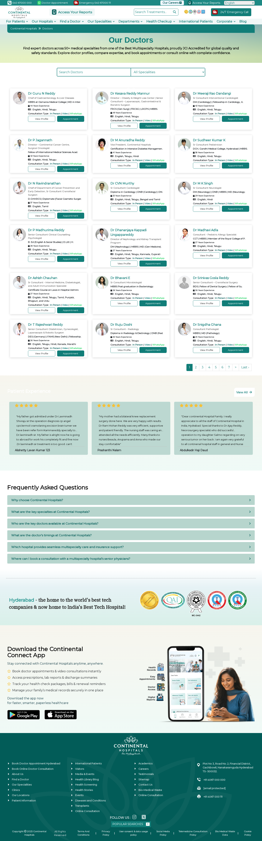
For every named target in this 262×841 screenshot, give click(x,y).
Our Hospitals (42, 21)
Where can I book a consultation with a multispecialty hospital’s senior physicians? (70, 558)
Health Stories (84, 789)
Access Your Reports (206, 3)
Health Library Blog (87, 779)
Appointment (70, 118)
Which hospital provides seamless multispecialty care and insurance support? (67, 547)
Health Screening (86, 784)
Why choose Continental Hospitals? (37, 500)
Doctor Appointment (54, 2)
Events (79, 795)
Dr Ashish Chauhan (42, 278)
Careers (143, 768)
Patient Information (24, 800)
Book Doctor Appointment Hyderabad (36, 763)
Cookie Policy (247, 833)
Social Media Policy (163, 833)
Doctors (47, 28)
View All (242, 392)
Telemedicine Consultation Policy (193, 833)
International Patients (196, 21)
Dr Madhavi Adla (205, 230)
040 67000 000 (22, 2)
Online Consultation (87, 811)
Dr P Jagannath (40, 140)
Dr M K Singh (203, 183)
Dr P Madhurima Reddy (46, 230)
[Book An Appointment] (7, 818)
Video (65, 113)
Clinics (16, 789)
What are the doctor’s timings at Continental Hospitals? (51, 535)
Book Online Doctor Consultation (33, 768)
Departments (129, 21)
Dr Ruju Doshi (121, 324)
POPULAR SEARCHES (127, 824)
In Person (55, 113)
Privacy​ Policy (106, 833)
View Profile (41, 118)
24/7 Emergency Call (234, 12)
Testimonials (146, 773)
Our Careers (171, 2)
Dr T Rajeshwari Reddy (45, 324)
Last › (245, 367)
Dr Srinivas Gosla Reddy (211, 278)
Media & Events (84, 773)
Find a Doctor (70, 21)
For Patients (15, 21)
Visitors (79, 768)
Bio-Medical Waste (150, 789)
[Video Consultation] (7, 794)
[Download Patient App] (7, 830)
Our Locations (20, 795)
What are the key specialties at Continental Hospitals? (50, 512)
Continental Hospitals (23, 28)
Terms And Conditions (83, 833)
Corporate (224, 21)
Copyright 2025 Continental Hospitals (29, 833)
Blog (243, 21)
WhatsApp (76, 113)
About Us (17, 773)
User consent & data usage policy (133, 833)
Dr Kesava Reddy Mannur (130, 93)
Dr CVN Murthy (122, 183)
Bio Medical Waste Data (225, 833)
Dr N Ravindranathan (44, 183)
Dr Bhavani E (120, 278)
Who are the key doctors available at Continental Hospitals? (54, 523)
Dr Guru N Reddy (41, 93)
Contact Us (145, 784)
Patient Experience (29, 391)
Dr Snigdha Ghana (207, 324)
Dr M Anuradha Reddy (127, 140)
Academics (145, 763)
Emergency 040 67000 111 (95, 2)
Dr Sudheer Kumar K (209, 140)
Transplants (82, 805)
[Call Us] (7, 806)
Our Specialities (99, 21)
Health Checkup (159, 21)
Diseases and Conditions (90, 800)
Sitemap (143, 779)
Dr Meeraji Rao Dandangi (212, 93)
